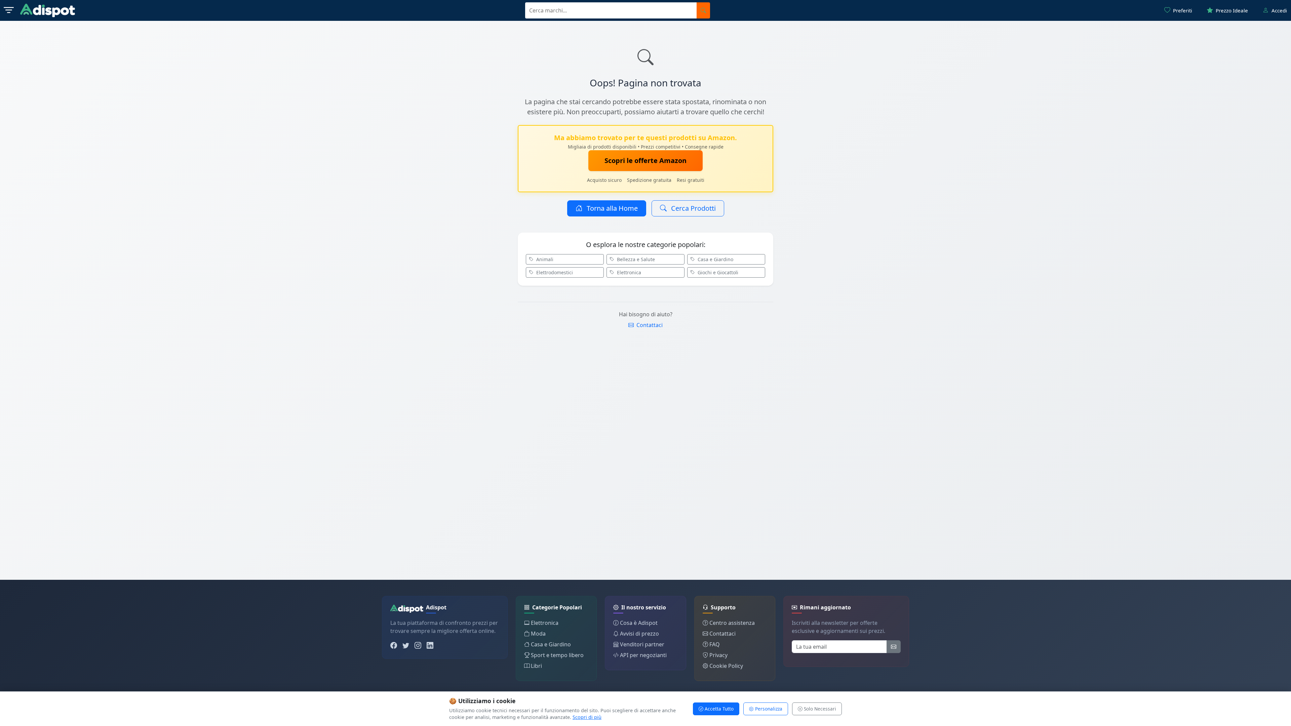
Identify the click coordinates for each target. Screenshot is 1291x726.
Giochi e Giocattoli (717, 272)
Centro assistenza (732, 623)
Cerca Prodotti (692, 208)
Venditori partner (642, 644)
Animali (544, 259)
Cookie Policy (726, 666)
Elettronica (628, 272)
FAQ (714, 644)
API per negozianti (643, 655)
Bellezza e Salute (635, 259)
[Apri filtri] (8, 10)
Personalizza (768, 708)
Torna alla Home (611, 208)
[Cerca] (703, 10)
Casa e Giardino (714, 259)
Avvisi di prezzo (639, 633)
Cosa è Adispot (639, 623)
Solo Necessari (819, 708)
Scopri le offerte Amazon (645, 160)
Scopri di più (587, 717)
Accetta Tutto (718, 708)
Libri (536, 666)
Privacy (718, 655)
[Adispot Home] (47, 10)
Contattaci (649, 325)
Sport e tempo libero (557, 655)
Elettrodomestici (554, 272)
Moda (538, 633)
